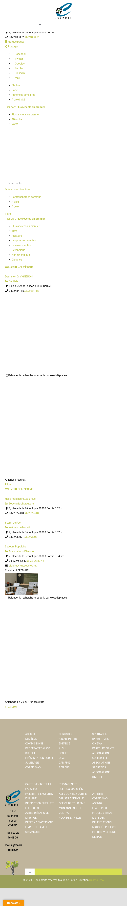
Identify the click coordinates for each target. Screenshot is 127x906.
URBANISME (32, 832)
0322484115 (31, 290)
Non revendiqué (21, 254)
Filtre (8, 213)
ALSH (62, 748)
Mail (17, 77)
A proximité (18, 99)
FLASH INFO (99, 808)
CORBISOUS (66, 734)
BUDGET (30, 753)
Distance (17, 259)
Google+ (19, 63)
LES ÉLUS (31, 738)
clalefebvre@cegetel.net (23, 565)
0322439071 (31, 536)
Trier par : (25, 107)
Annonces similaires (23, 94)
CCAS (62, 758)
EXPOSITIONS (100, 738)
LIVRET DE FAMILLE (37, 827)
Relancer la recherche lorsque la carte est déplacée (37, 375)
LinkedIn (19, 73)
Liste (11, 266)
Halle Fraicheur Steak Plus (20, 498)
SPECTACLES (100, 734)
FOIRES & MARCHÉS (71, 789)
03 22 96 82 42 (35, 560)
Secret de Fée (13, 522)
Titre (14, 231)
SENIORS (64, 767)
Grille (20, 266)
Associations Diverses (21, 551)
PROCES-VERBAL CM (37, 748)
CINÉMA (97, 743)
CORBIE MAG (33, 767)
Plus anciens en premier (25, 114)
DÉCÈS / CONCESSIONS (39, 822)
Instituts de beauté (19, 527)
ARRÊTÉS (98, 793)
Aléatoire (17, 119)
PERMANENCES (68, 784)
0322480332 (31, 37)
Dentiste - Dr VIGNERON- (19, 276)
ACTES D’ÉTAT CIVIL (37, 812)
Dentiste (13, 281)
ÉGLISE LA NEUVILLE (71, 798)
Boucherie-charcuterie (21, 503)
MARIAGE (31, 817)
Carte (15, 90)
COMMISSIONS (34, 743)
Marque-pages (15, 41)
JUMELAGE (32, 762)
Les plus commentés (24, 240)
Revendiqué (18, 250)
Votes (15, 124)
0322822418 (31, 513)
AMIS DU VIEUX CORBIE (73, 793)
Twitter (18, 58)
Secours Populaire (15, 546)
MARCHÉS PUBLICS (104, 827)
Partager (12, 46)
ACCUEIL (30, 734)
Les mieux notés (21, 245)
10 (14, 706)
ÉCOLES (63, 753)
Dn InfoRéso (96, 880)
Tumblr (18, 68)
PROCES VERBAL (102, 812)
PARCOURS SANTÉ (103, 748)
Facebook (20, 54)
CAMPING (64, 762)
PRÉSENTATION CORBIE (39, 758)
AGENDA (97, 803)
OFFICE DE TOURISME (72, 803)
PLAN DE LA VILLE (70, 817)
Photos (16, 85)
